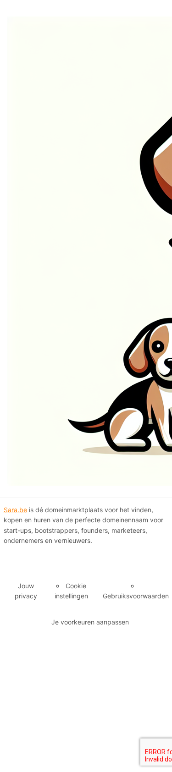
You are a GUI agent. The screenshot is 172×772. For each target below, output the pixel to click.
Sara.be (15, 510)
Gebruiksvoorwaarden (136, 596)
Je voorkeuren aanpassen (90, 622)
